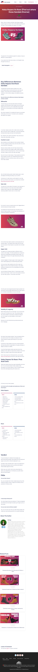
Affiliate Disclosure (6, 659)
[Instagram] (18, 655)
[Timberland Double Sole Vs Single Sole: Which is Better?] (12, 580)
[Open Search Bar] (36, 2)
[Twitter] (16, 655)
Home (16, 6)
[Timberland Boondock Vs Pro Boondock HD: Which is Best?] (12, 561)
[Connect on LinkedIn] (2, 527)
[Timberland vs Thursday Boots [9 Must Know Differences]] (12, 618)
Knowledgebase (20, 6)
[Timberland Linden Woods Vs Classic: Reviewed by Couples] (12, 599)
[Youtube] (20, 655)
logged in (8, 648)
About (7, 658)
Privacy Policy (27, 658)
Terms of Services (20, 658)
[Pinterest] (22, 655)
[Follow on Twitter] (4, 527)
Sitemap (14, 658)
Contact (10, 658)
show (11, 65)
